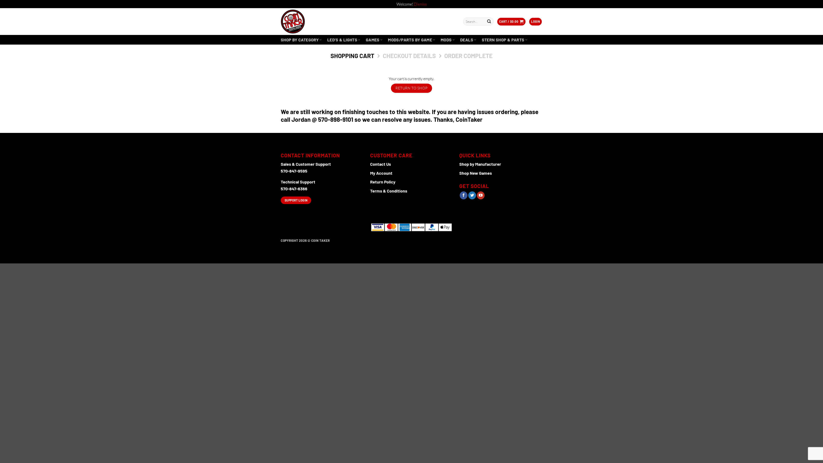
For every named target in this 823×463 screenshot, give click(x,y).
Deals (466, 39)
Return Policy (382, 181)
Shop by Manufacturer (480, 164)
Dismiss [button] (420, 4)
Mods (446, 39)
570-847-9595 (294, 170)
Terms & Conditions (388, 190)
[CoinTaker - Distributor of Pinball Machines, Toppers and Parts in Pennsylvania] (304, 21)
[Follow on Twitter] (472, 195)
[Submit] (489, 22)
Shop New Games (475, 173)
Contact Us (380, 164)
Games (373, 39)
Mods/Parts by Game (410, 39)
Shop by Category (300, 39)
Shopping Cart (352, 55)
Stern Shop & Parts (503, 39)
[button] (535, 22)
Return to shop (411, 88)
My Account (381, 173)
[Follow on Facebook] (463, 195)
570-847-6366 (294, 188)
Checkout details (409, 55)
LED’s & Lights (342, 39)
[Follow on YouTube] (481, 195)
